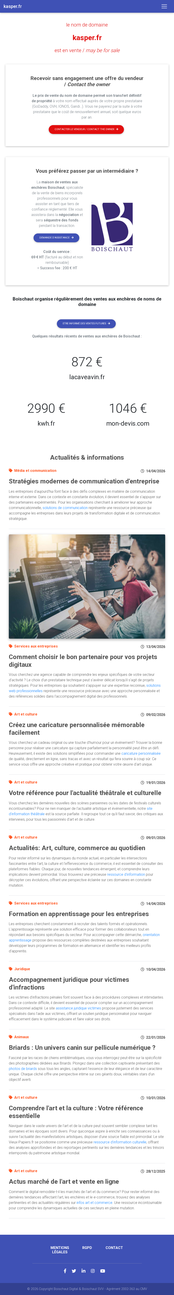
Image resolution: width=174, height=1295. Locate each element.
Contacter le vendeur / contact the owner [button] (84, 129)
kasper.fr (87, 37)
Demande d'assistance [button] (54, 237)
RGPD (87, 1248)
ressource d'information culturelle (120, 1142)
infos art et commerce (94, 1202)
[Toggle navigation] (164, 6)
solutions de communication (65, 508)
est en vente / (87, 50)
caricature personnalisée (141, 753)
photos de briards (23, 1069)
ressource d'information (126, 874)
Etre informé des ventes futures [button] (84, 323)
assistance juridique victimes (78, 1008)
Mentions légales (60, 1250)
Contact (114, 1248)
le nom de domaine (87, 25)
